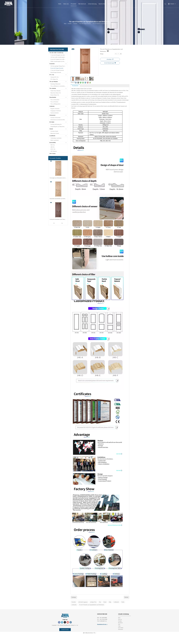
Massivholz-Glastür (55, 133)
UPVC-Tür (53, 149)
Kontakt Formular (65, 629)
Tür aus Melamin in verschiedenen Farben (59, 86)
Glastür (51, 128)
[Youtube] (68, 622)
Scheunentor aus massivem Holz (58, 119)
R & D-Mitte (120, 627)
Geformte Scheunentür (55, 117)
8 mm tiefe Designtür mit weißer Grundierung (59, 59)
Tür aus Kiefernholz (55, 99)
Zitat (100, 602)
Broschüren (120, 622)
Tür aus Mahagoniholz (55, 103)
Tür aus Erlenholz (54, 101)
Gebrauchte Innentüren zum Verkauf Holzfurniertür (58, 177)
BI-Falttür (51, 122)
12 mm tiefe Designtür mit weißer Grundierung (59, 55)
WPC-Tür (53, 144)
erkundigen (109, 59)
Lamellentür (52, 135)
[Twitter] (65, 622)
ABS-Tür (52, 147)
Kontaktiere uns (112, 4)
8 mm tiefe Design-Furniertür (57, 68)
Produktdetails (75, 85)
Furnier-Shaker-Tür (55, 95)
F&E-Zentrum (82, 4)
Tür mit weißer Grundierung (56, 52)
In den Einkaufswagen (109, 62)
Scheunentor (52, 115)
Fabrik (122, 602)
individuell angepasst (83, 602)
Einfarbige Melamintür (55, 84)
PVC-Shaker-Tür (54, 79)
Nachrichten (102, 4)
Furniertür (52, 63)
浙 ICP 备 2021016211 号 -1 (89, 632)
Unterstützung (92, 4)
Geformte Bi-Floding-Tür (56, 124)
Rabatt (104, 602)
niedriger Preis (93, 602)
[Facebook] (59, 622)
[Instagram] (71, 622)
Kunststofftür (52, 142)
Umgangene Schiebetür (56, 110)
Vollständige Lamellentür (56, 138)
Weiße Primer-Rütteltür (56, 90)
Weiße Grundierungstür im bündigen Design (59, 61)
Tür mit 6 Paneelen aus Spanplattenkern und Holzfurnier (91, 604)
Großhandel (116, 602)
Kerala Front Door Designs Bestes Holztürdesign (58, 219)
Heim (59, 4)
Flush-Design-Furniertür (56, 72)
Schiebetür (52, 106)
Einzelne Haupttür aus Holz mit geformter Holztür (58, 198)
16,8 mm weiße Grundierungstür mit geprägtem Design (59, 57)
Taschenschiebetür (55, 112)
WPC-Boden (52, 153)
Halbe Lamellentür (55, 140)
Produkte (73, 4)
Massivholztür (52, 97)
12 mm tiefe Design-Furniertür (57, 70)
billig (110, 602)
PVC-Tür (51, 74)
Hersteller (74, 602)
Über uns (66, 4)
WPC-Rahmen (54, 151)
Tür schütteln (52, 88)
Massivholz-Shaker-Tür (56, 92)
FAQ (119, 624)
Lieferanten (74, 604)
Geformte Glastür (54, 131)
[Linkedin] (62, 622)
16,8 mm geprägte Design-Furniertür (59, 66)
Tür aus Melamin (53, 81)
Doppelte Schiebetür (55, 108)
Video (119, 626)
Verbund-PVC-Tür (55, 77)
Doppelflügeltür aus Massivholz (57, 126)
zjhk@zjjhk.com (103, 621)
